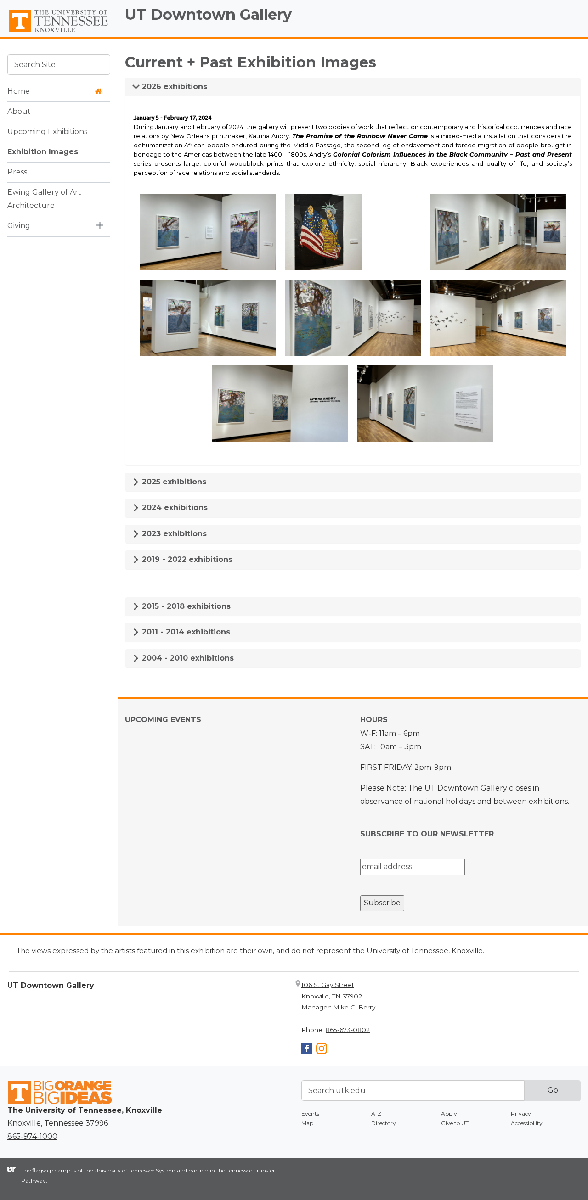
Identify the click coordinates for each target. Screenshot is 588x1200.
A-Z (376, 1113)
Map (307, 1123)
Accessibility (527, 1123)
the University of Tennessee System (129, 1170)
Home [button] (18, 91)
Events (310, 1113)
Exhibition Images (42, 151)
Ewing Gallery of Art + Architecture (47, 199)
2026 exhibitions (173, 86)
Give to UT (455, 1123)
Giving (18, 225)
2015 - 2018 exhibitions (185, 606)
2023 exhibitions (173, 533)
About (19, 111)
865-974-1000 (32, 1136)
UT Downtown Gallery (208, 14)
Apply (449, 1113)
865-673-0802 (348, 1029)
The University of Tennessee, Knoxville (59, 32)
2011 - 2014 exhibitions (185, 632)
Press (17, 172)
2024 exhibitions (174, 507)
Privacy (521, 1113)
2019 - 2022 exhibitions (186, 559)
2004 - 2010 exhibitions (187, 658)
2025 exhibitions (173, 481)
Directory (383, 1123)
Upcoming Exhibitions (47, 131)
